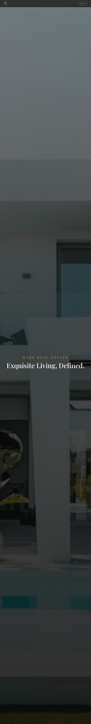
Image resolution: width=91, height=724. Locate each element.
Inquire (83, 3)
